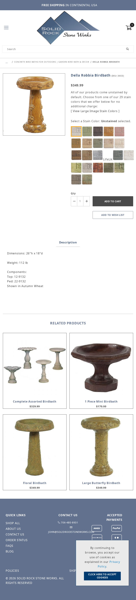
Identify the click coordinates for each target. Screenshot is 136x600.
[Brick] (120, 131)
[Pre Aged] (88, 167)
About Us (13, 529)
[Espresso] (77, 155)
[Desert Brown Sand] (109, 143)
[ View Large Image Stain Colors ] (95, 111)
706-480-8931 (69, 522)
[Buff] (88, 143)
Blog (10, 551)
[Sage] (109, 167)
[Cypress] (98, 143)
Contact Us (15, 534)
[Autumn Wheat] (109, 131)
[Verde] (88, 179)
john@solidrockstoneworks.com (71, 532)
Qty (73, 193)
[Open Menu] (6, 28)
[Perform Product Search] (127, 49)
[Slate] (77, 179)
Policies (12, 571)
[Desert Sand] (120, 143)
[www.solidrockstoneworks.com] (68, 27)
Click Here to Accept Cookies (102, 576)
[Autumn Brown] (98, 131)
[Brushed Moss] (77, 143)
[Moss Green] (77, 167)
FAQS (9, 546)
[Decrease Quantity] (74, 201)
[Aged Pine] (88, 131)
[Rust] (98, 167)
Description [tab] (68, 242)
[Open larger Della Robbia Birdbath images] (34, 107)
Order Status (17, 540)
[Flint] (98, 155)
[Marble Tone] (129, 155)
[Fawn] (88, 155)
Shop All (13, 523)
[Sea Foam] (120, 167)
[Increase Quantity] (86, 201)
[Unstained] (77, 131)
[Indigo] (118, 155)
